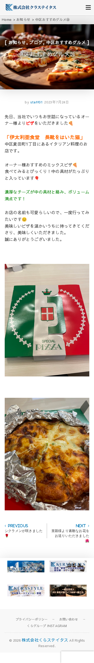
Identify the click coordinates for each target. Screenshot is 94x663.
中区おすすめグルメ (66, 42)
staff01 (36, 102)
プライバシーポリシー (32, 619)
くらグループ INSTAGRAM (47, 626)
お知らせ (17, 42)
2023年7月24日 (56, 102)
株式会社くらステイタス (45, 640)
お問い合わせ (68, 619)
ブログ (36, 42)
